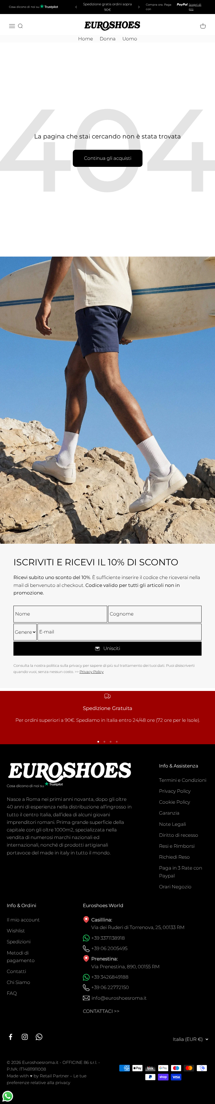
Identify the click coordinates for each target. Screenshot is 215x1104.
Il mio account (23, 920)
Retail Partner (54, 1075)
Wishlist (16, 931)
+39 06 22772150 (110, 987)
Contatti (16, 971)
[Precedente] (75, 7)
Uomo (129, 39)
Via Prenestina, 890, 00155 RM (125, 966)
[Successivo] (139, 7)
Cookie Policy (174, 802)
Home (85, 39)
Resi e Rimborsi (177, 846)
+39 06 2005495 (109, 948)
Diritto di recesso (178, 835)
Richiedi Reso (174, 857)
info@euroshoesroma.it (119, 998)
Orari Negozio (175, 886)
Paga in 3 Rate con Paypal (180, 871)
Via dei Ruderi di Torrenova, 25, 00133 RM (137, 927)
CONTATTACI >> (101, 1011)
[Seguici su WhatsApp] (39, 1037)
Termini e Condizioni (182, 780)
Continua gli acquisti (107, 158)
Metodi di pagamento (21, 956)
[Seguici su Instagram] (25, 1037)
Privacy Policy (92, 671)
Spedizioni (19, 941)
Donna (108, 39)
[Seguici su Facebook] (10, 1037)
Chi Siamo (18, 982)
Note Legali (172, 824)
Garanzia (169, 813)
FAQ (12, 993)
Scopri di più (195, 7)
